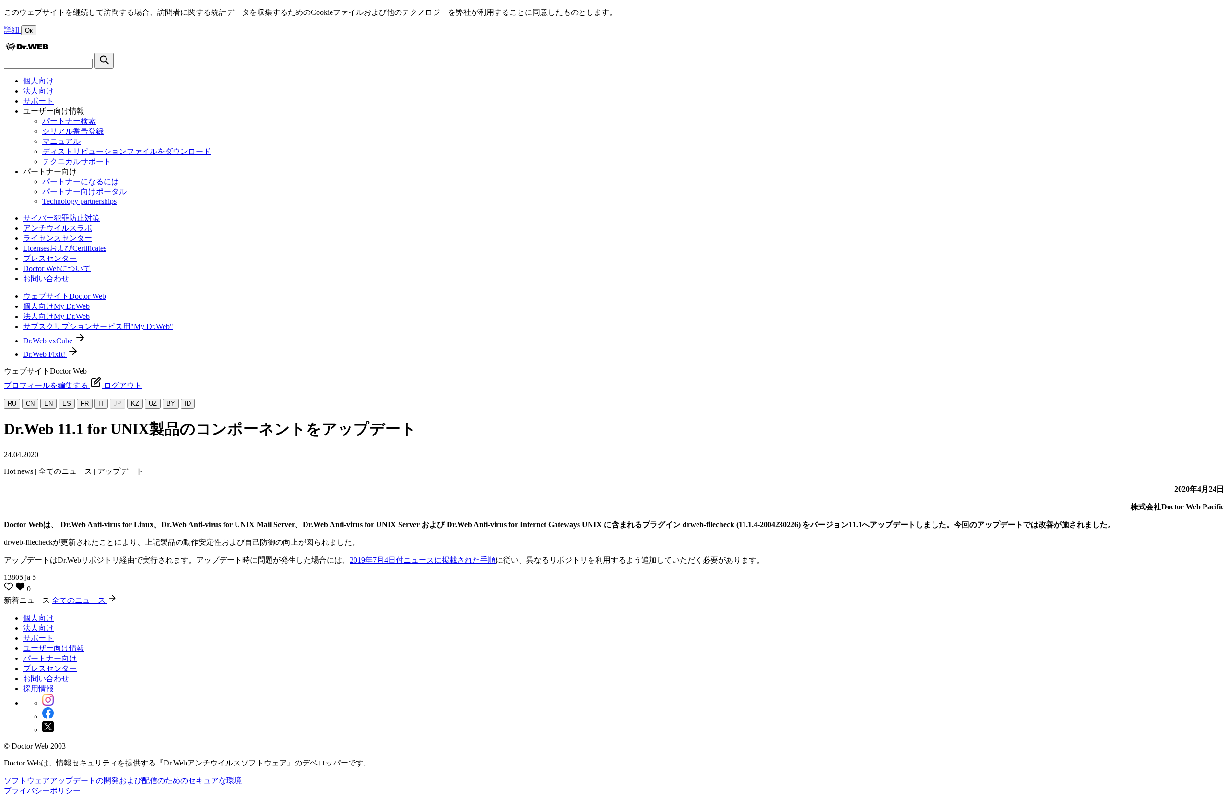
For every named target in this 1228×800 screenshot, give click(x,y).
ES (66, 403)
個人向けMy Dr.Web (56, 306)
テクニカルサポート (76, 161)
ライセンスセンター (57, 238)
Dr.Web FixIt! (45, 354)
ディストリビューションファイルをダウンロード (126, 151)
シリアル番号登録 (73, 131)
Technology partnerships (79, 201)
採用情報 (38, 688)
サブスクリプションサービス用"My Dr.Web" (98, 326)
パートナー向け (50, 658)
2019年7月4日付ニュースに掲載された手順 (423, 560)
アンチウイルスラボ (57, 228)
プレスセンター (50, 258)
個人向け (38, 81)
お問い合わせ (46, 278)
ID (188, 403)
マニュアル (61, 141)
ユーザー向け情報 (53, 648)
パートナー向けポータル (84, 192)
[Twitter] (48, 730)
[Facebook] (48, 716)
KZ (135, 403)
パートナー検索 (69, 121)
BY (170, 403)
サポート (38, 101)
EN (48, 403)
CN (30, 403)
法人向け (38, 91)
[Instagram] (48, 703)
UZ (153, 403)
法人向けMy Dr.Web (56, 316)
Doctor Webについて (57, 268)
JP (117, 403)
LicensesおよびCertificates (64, 248)
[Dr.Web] (27, 48)
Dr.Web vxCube (48, 341)
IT (101, 403)
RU (12, 403)
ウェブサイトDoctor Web (64, 296)
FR (85, 403)
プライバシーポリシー (42, 791)
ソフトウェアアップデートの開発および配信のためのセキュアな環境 (123, 780)
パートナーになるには (80, 181)
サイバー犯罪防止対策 (61, 218)
